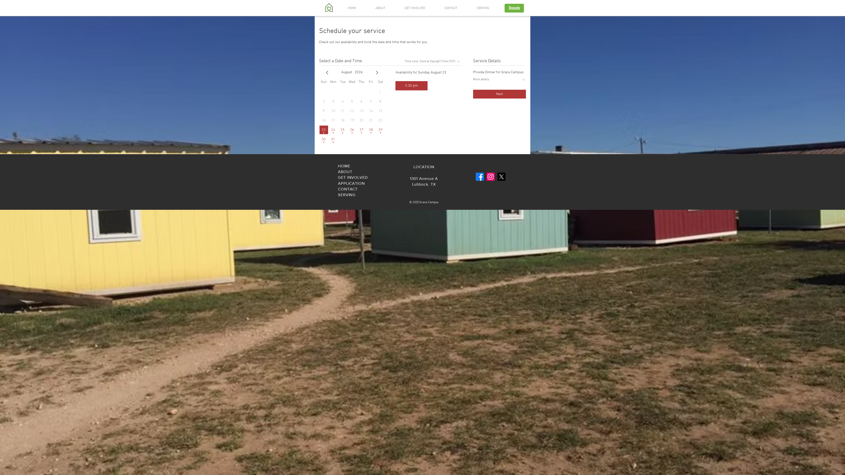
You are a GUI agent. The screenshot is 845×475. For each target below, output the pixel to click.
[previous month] (327, 72)
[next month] (377, 72)
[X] (501, 177)
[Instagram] (491, 177)
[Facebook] (480, 177)
